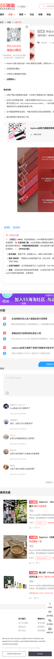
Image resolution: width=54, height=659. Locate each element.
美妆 (8, 227)
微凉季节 (13, 450)
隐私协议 (22, 627)
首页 (2, 22)
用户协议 (22, 630)
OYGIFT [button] (40, 523)
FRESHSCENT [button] (42, 558)
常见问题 (41, 623)
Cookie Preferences (14, 654)
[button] (22, 6)
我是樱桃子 (14, 420)
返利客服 (41, 630)
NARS (17, 227)
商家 (21, 14)
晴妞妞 (12, 466)
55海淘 (7, 6)
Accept (40, 654)
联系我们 (41, 627)
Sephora (44, 43)
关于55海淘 (23, 623)
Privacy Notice (34, 648)
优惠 (10, 14)
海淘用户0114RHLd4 (17, 405)
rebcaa (12, 435)
